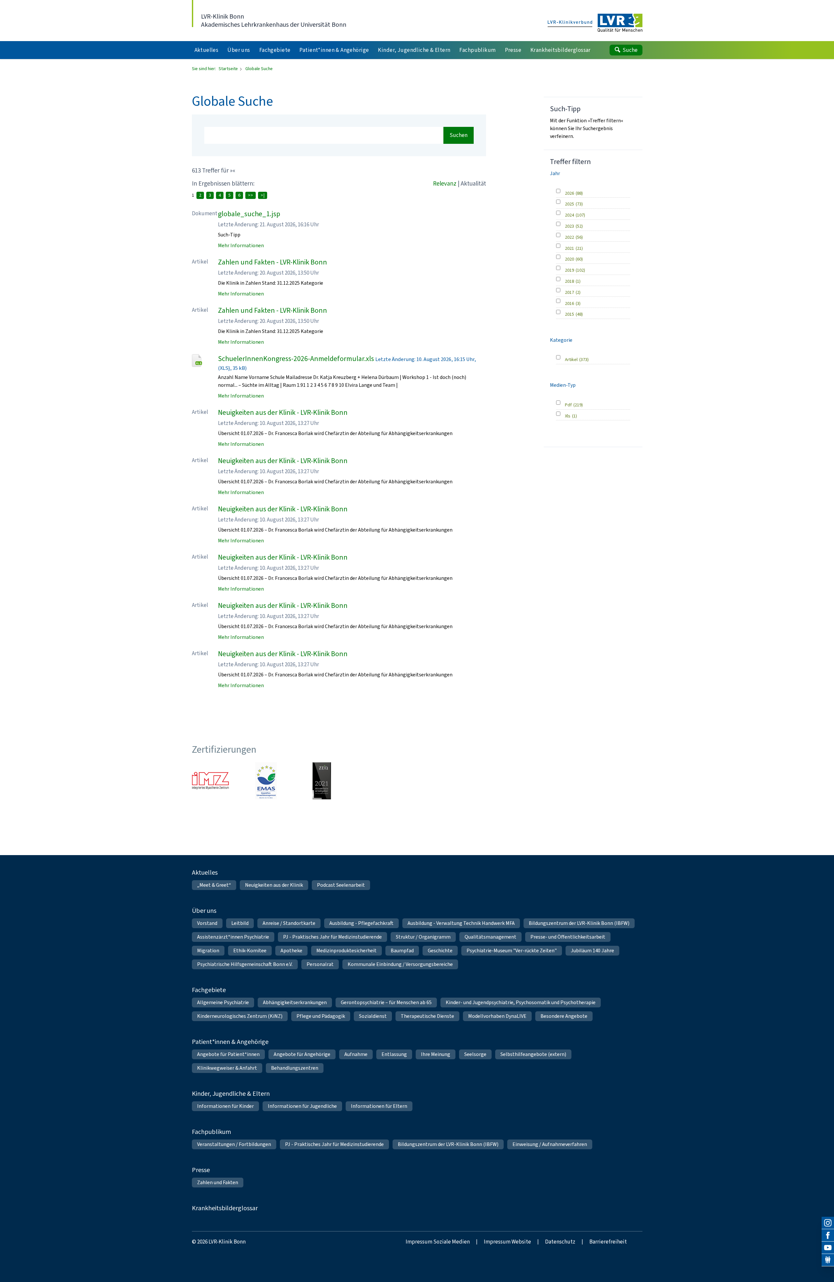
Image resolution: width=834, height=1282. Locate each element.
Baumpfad (402, 950)
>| (263, 195)
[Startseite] (595, 23)
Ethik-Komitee (249, 950)
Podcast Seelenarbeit (341, 885)
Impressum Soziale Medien (438, 1241)
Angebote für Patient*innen (228, 1054)
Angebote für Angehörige (302, 1054)
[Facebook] (828, 1235)
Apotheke (291, 950)
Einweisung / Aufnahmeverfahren (549, 1144)
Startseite (229, 69)
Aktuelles (205, 872)
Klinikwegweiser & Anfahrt (227, 1067)
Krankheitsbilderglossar (225, 1208)
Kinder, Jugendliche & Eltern (231, 1093)
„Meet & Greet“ (214, 885)
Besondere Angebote (563, 1016)
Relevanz (444, 183)
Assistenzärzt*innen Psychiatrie (233, 936)
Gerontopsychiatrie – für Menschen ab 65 (386, 1002)
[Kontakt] (828, 1260)
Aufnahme (355, 1054)
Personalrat (320, 964)
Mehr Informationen (241, 245)
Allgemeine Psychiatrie (223, 1002)
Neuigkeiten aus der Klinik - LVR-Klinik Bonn (283, 412)
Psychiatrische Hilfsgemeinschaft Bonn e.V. (245, 964)
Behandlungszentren (294, 1067)
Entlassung (394, 1054)
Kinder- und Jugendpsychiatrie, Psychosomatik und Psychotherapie (521, 1002)
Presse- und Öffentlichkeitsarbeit (567, 936)
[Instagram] (828, 1223)
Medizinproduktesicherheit (346, 950)
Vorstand (207, 923)
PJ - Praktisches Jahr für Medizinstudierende (332, 936)
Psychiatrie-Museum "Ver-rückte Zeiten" (512, 950)
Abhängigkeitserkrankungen (295, 1002)
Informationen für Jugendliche (302, 1106)
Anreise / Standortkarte (289, 923)
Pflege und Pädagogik (320, 1016)
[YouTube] (828, 1248)
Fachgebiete (209, 990)
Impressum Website (507, 1241)
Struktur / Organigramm (423, 936)
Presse (201, 1170)
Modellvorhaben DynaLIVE (497, 1016)
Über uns (204, 910)
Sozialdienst (373, 1016)
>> (250, 195)
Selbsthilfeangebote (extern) (533, 1054)
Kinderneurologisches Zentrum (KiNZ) (239, 1016)
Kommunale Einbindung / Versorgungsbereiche (400, 964)
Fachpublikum (211, 1131)
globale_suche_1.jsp (249, 214)
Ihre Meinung (435, 1054)
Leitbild (240, 923)
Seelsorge (475, 1054)
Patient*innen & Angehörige (230, 1041)
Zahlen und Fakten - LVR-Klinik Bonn (272, 262)
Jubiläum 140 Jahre (592, 950)
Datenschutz (560, 1241)
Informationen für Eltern (379, 1106)
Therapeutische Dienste (427, 1016)
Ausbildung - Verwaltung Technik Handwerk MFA (461, 923)
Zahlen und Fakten (217, 1182)
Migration (208, 950)
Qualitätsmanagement (490, 936)
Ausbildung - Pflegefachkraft (361, 923)
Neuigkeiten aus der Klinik (274, 885)
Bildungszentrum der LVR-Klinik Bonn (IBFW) (579, 923)
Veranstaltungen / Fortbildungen (234, 1144)
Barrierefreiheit (608, 1241)
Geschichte (440, 950)
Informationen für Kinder (225, 1106)
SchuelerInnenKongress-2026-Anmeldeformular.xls (296, 358)
